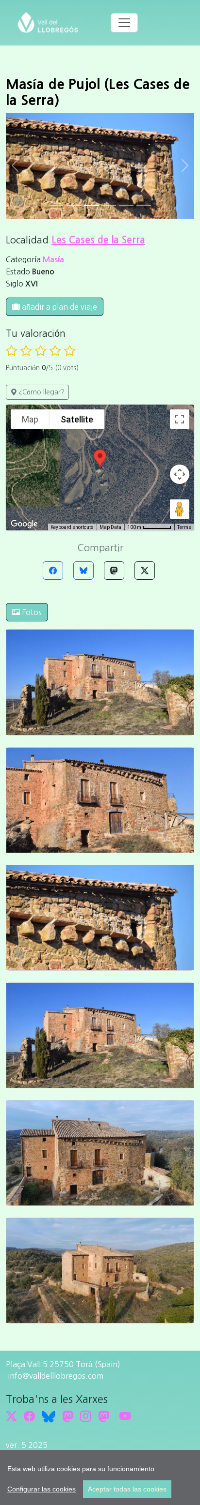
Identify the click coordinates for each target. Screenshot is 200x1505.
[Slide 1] (74, 205)
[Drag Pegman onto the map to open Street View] (179, 509)
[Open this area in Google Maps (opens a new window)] (24, 524)
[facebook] (29, 1416)
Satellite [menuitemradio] (77, 419)
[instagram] (85, 1416)
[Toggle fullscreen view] (179, 419)
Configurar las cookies (41, 1489)
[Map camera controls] (179, 474)
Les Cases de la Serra (98, 240)
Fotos (31, 612)
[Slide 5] (143, 205)
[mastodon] (103, 1416)
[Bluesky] (83, 570)
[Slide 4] (126, 205)
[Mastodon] (114, 570)
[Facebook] (53, 570)
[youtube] (125, 1416)
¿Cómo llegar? (41, 392)
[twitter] (11, 1416)
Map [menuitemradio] (30, 419)
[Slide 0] (56, 205)
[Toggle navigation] (124, 22)
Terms (184, 527)
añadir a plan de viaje (58, 307)
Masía (53, 259)
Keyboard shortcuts (72, 527)
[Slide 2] (91, 205)
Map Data (110, 527)
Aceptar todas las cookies (127, 1489)
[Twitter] (144, 570)
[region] (100, 1477)
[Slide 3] (108, 205)
